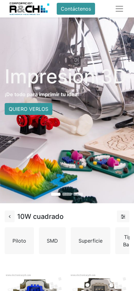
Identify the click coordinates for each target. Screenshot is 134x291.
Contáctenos (76, 9)
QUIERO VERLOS (28, 109)
